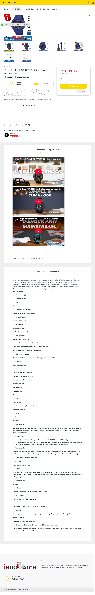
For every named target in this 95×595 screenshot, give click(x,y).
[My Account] (89, 2)
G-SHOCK (17, 9)
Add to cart (74, 86)
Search (85, 2)
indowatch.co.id (10, 589)
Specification (54, 150)
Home (6, 9)
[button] (89, 15)
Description (40, 150)
